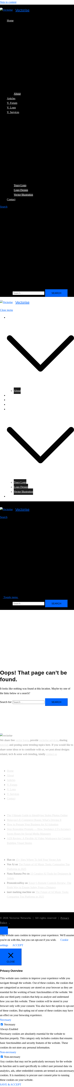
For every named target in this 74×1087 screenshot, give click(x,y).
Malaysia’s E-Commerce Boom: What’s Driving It (34, 820)
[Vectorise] (6, 10)
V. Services (13, 112)
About (17, 93)
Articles (11, 98)
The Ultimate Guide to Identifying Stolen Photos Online (37, 815)
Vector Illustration (23, 194)
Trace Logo (20, 185)
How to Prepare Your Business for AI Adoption (32, 824)
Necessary (9, 1024)
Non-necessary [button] (8, 1052)
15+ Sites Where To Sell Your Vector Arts (38, 859)
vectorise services (48, 740)
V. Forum (12, 102)
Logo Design (21, 190)
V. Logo (11, 107)
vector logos (22, 740)
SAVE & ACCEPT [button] (10, 1084)
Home (10, 20)
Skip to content (8, 2)
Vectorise (22, 10)
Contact (11, 199)
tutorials (4, 744)
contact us (51, 754)
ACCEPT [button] (17, 945)
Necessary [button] (5, 1019)
